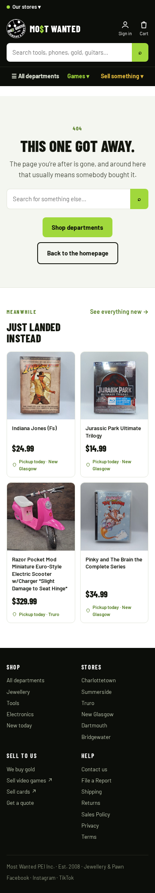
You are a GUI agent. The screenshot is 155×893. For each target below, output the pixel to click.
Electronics (20, 713)
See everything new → (119, 311)
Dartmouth (94, 725)
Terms (89, 836)
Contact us (94, 769)
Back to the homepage (77, 253)
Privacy (90, 825)
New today (19, 725)
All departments (26, 680)
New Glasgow (97, 713)
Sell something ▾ (122, 75)
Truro (87, 702)
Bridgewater (96, 736)
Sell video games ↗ (30, 780)
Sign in (125, 33)
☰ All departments (35, 75)
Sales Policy (95, 814)
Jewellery (18, 691)
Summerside (96, 691)
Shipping (91, 791)
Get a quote (20, 802)
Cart (144, 33)
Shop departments (77, 227)
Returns (90, 802)
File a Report (96, 780)
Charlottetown (98, 680)
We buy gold (21, 769)
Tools (13, 702)
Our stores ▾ (26, 6)
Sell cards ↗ (22, 791)
